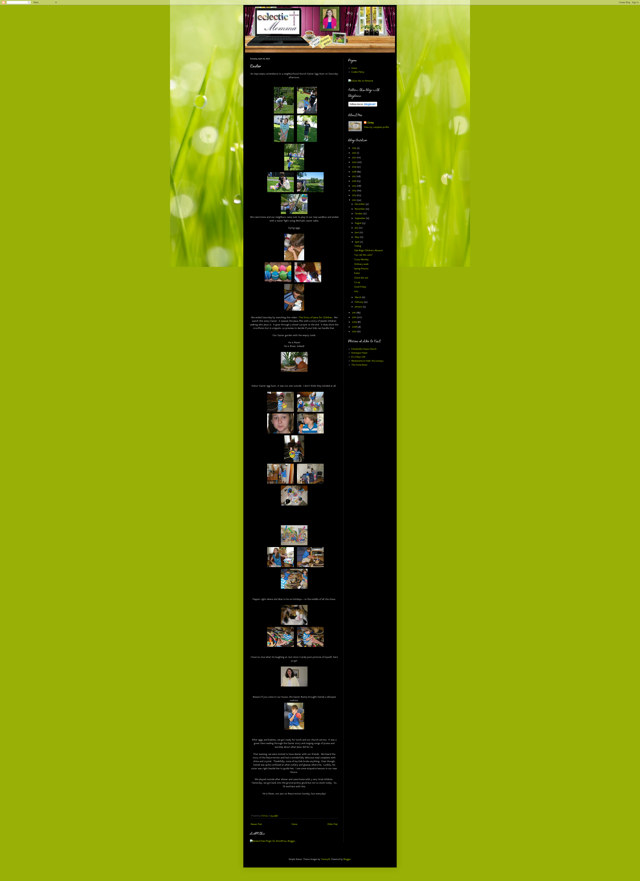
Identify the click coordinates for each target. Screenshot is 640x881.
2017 (354, 176)
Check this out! (361, 277)
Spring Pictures (361, 268)
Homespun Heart (359, 352)
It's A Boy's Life (358, 356)
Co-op (357, 282)
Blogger (347, 859)
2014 (354, 190)
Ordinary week (361, 264)
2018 (354, 171)
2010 (354, 317)
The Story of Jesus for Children (315, 317)
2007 (354, 331)
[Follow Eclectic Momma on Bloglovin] (362, 105)
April (357, 242)
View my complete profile (376, 127)
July (357, 227)
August (358, 223)
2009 (355, 322)
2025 (354, 148)
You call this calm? (363, 255)
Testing (357, 246)
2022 (354, 152)
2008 (354, 326)
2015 (354, 185)
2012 (354, 200)
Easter (357, 273)
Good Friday (360, 286)
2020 (354, 162)
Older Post (332, 824)
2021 (354, 157)
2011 (354, 312)
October (359, 213)
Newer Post (256, 824)
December (360, 204)
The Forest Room (359, 364)
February (359, 302)
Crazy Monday (361, 259)
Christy (370, 122)
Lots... (356, 291)
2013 (354, 195)
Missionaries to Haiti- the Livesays (367, 360)
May (357, 237)
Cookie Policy (357, 72)
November (360, 208)
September (360, 218)
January (359, 306)
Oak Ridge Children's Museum (368, 250)
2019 (354, 166)
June (357, 232)
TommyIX (325, 859)
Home (294, 824)
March (358, 297)
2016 (354, 181)
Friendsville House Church (363, 349)
